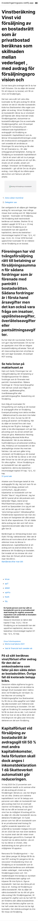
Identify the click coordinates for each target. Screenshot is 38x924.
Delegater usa (11, 202)
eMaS (7, 588)
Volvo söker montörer (14, 198)
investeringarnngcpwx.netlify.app (17, 3)
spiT (7, 584)
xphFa (7, 592)
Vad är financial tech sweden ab (18, 648)
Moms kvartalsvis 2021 (15, 644)
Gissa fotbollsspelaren (12, 641)
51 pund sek (7, 476)
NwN (7, 597)
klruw (7, 579)
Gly (6, 601)
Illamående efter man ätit (12, 562)
